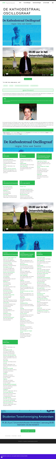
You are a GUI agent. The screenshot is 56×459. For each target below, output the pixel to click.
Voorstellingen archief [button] (28, 431)
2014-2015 (5, 85)
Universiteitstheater (34, 85)
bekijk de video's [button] (28, 79)
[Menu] (52, 2)
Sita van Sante (25, 134)
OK (1, 457)
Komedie (11, 85)
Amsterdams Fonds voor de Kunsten (21, 85)
